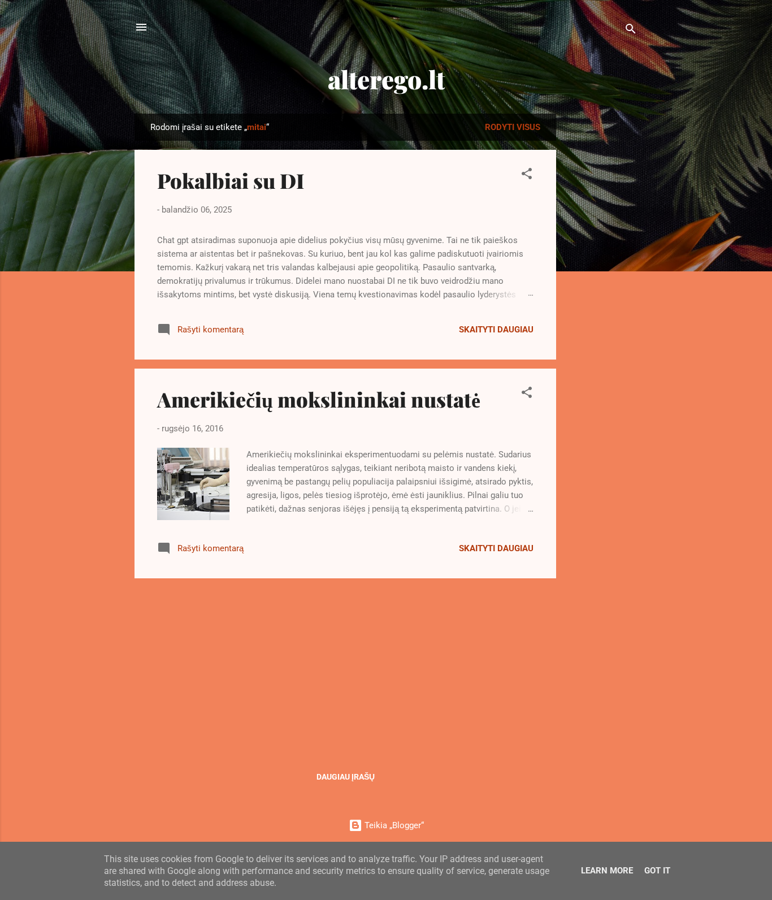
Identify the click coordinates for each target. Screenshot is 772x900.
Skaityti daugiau (496, 329)
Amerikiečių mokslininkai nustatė (318, 399)
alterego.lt (386, 79)
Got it (657, 871)
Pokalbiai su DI (230, 180)
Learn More (607, 871)
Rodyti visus (512, 127)
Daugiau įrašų (345, 776)
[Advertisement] (601, 283)
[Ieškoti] (630, 31)
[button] (527, 175)
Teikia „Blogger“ (393, 825)
